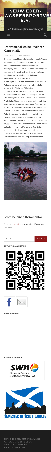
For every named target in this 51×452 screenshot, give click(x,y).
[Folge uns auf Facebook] (9, 302)
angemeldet (17, 224)
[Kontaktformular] (22, 302)
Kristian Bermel (23, 55)
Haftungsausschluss (14, 448)
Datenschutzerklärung (16, 445)
